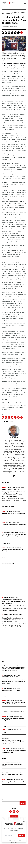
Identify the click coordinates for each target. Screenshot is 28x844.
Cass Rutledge (8, 688)
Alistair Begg (9, 729)
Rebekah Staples (10, 561)
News (3, 532)
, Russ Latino (15, 532)
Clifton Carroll (10, 547)
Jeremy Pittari (11, 487)
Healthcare (4, 487)
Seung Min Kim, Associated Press (13, 675)
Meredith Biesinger (11, 748)
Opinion (3, 511)
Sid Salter (8, 771)
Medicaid (8, 13)
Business (4, 700)
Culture (3, 729)
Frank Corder (8, 532)
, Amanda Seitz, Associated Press (10, 615)
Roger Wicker (9, 762)
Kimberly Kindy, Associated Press (13, 614)
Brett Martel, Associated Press (14, 737)
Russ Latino (9, 511)
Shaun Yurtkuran (10, 779)
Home (3, 13)
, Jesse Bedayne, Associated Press (10, 676)
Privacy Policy (18, 840)
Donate (14, 816)
